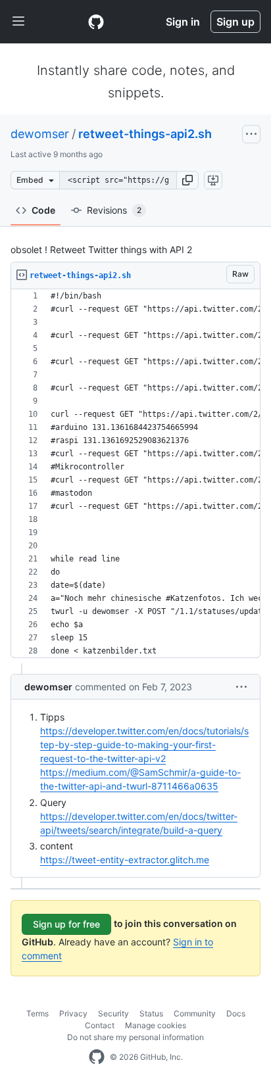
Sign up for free (66, 924)
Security (113, 1013)
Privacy (73, 1013)
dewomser (40, 134)
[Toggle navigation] (18, 21)
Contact (99, 1025)
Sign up (235, 21)
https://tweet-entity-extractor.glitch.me (124, 859)
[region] (135, 473)
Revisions (114, 210)
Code (43, 210)
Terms (37, 1013)
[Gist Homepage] (96, 22)
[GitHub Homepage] (97, 1057)
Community (195, 1013)
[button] (187, 180)
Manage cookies (155, 1025)
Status (151, 1013)
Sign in (183, 21)
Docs (235, 1013)
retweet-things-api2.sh (145, 134)
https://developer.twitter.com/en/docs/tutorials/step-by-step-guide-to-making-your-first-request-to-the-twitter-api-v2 (144, 744)
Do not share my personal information (135, 1037)
